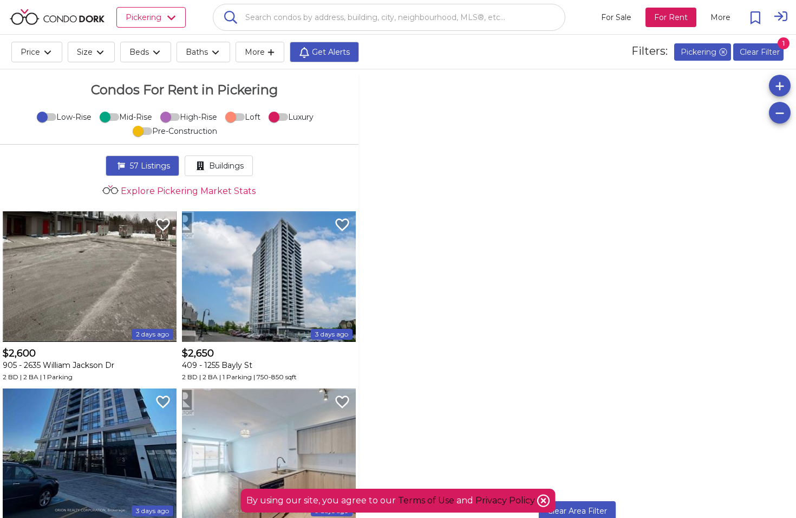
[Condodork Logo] (57, 17)
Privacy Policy (506, 500)
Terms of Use (426, 500)
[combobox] (389, 17)
